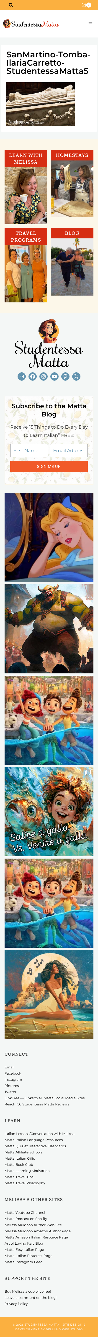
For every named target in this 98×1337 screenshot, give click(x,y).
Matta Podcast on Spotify (26, 1219)
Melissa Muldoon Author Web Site (33, 1225)
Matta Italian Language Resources (34, 1140)
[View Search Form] (11, 5)
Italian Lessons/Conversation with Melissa (40, 1134)
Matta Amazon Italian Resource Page (36, 1237)
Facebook (13, 1073)
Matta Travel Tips (19, 1177)
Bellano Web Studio (64, 1329)
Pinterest (12, 1085)
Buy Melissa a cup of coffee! (28, 1291)
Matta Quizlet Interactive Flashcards (35, 1146)
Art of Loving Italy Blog (24, 1243)
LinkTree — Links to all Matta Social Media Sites (45, 1098)
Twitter (10, 1092)
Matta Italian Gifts (20, 1158)
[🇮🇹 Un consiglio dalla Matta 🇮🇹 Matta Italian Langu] (49, 811)
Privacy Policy (16, 1304)
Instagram (13, 1079)
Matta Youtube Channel (25, 1212)
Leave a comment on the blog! (31, 1297)
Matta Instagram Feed (24, 1262)
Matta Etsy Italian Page (24, 1249)
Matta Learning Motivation (27, 1171)
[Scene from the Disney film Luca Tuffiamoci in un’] (49, 720)
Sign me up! (49, 466)
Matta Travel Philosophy (25, 1183)
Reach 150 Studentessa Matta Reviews (37, 1104)
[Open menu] (90, 23)
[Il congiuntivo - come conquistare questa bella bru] (49, 628)
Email (9, 1067)
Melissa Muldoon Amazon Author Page (38, 1231)
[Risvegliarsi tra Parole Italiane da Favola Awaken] (49, 537)
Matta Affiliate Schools (23, 1152)
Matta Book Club (19, 1164)
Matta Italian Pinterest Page (28, 1256)
